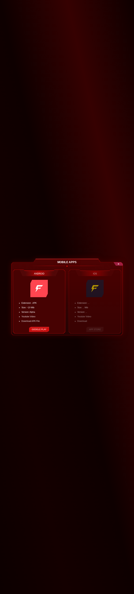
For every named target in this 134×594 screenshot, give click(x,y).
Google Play (39, 329)
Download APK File (30, 321)
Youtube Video (28, 316)
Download (82, 321)
